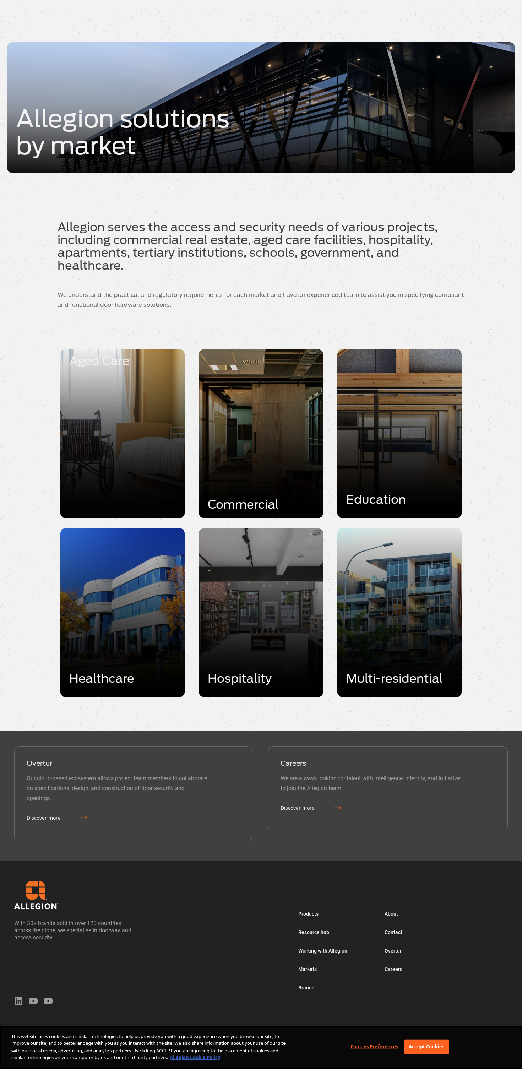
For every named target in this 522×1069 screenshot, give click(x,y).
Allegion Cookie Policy (195, 1057)
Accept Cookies (426, 1046)
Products (72, 5)
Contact (393, 932)
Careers (393, 969)
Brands (255, 5)
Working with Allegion (171, 5)
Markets (221, 5)
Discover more (44, 817)
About (287, 5)
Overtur (320, 5)
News (352, 5)
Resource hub (115, 5)
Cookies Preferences (374, 1046)
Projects (385, 5)
